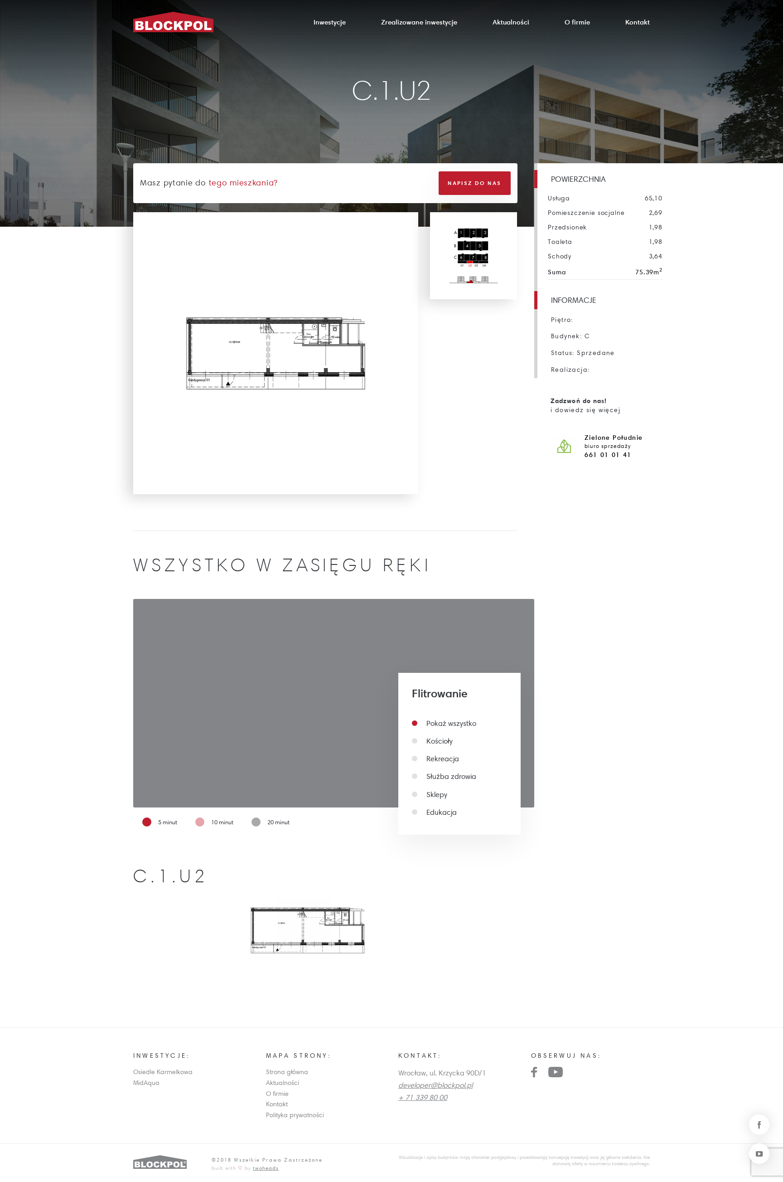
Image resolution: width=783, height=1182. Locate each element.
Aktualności (511, 22)
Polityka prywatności (295, 1115)
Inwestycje (330, 22)
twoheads (266, 1167)
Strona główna (287, 1072)
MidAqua (146, 1083)
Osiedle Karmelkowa (163, 1072)
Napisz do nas (474, 183)
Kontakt (637, 22)
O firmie (577, 22)
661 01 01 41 (608, 455)
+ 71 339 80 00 (422, 1097)
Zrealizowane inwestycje (419, 22)
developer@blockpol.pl (435, 1085)
